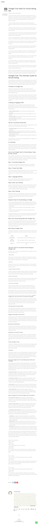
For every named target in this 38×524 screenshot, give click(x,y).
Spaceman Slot (31, 496)
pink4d (24, 497)
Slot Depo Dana (27, 505)
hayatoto (17, 504)
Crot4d (22, 504)
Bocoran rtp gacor (33, 504)
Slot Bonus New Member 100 (31, 493)
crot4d (35, 496)
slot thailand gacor (33, 500)
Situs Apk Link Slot (19, 496)
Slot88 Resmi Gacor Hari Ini (22, 493)
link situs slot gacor (29, 501)
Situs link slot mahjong (26, 504)
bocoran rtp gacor (22, 500)
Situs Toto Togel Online (17, 501)
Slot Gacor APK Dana (30, 495)
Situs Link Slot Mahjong (25, 496)
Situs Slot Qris (16, 493)
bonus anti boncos (16, 495)
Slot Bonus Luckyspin (22, 505)
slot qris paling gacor (28, 497)
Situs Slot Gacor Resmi (23, 495)
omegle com (34, 295)
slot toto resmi (23, 501)
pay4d (17, 497)
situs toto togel (27, 500)
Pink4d (20, 504)
